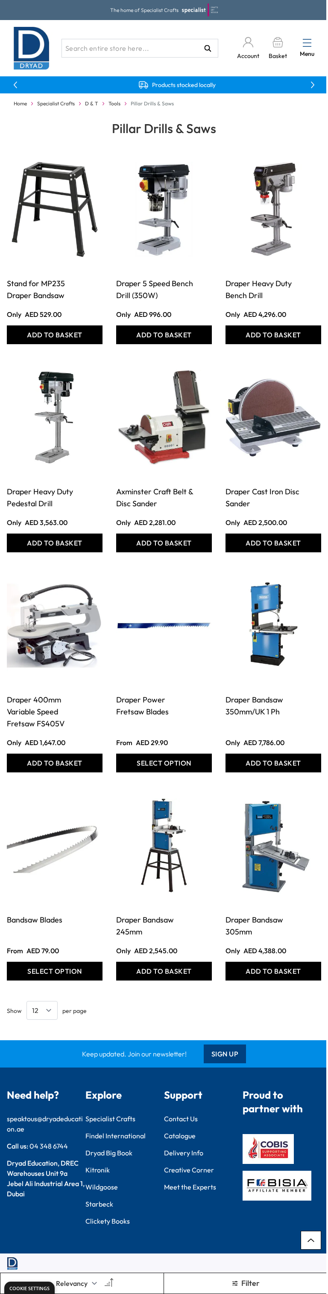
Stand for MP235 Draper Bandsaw (36, 289)
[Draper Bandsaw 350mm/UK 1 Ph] (273, 625)
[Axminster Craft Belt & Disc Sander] (164, 417)
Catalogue (180, 1136)
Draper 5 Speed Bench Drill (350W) (154, 289)
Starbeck (99, 1204)
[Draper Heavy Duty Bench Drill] (273, 209)
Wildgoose (101, 1187)
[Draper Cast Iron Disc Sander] (273, 417)
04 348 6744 (48, 1146)
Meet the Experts (190, 1187)
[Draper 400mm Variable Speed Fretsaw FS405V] (54, 625)
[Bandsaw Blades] (54, 845)
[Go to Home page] (31, 48)
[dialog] (29, 1288)
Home (20, 103)
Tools (114, 103)
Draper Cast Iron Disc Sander (262, 497)
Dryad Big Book (108, 1153)
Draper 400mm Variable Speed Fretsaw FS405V (35, 711)
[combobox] (140, 48)
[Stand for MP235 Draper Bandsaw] (54, 209)
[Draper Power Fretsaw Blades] (164, 625)
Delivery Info (183, 1153)
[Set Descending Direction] (108, 1283)
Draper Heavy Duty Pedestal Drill (40, 497)
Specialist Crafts (56, 103)
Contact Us (181, 1118)
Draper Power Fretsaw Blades (142, 706)
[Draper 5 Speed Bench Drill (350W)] (164, 209)
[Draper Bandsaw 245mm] (164, 845)
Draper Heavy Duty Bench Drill (259, 289)
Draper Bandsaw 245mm (145, 926)
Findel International (115, 1136)
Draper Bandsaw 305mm (254, 926)
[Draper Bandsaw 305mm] (273, 845)
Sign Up (225, 1054)
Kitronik (97, 1170)
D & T (91, 103)
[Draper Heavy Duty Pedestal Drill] (54, 417)
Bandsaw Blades (34, 920)
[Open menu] (307, 42)
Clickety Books (107, 1221)
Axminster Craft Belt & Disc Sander (154, 497)
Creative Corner (189, 1170)
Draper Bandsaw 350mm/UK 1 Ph (254, 706)
